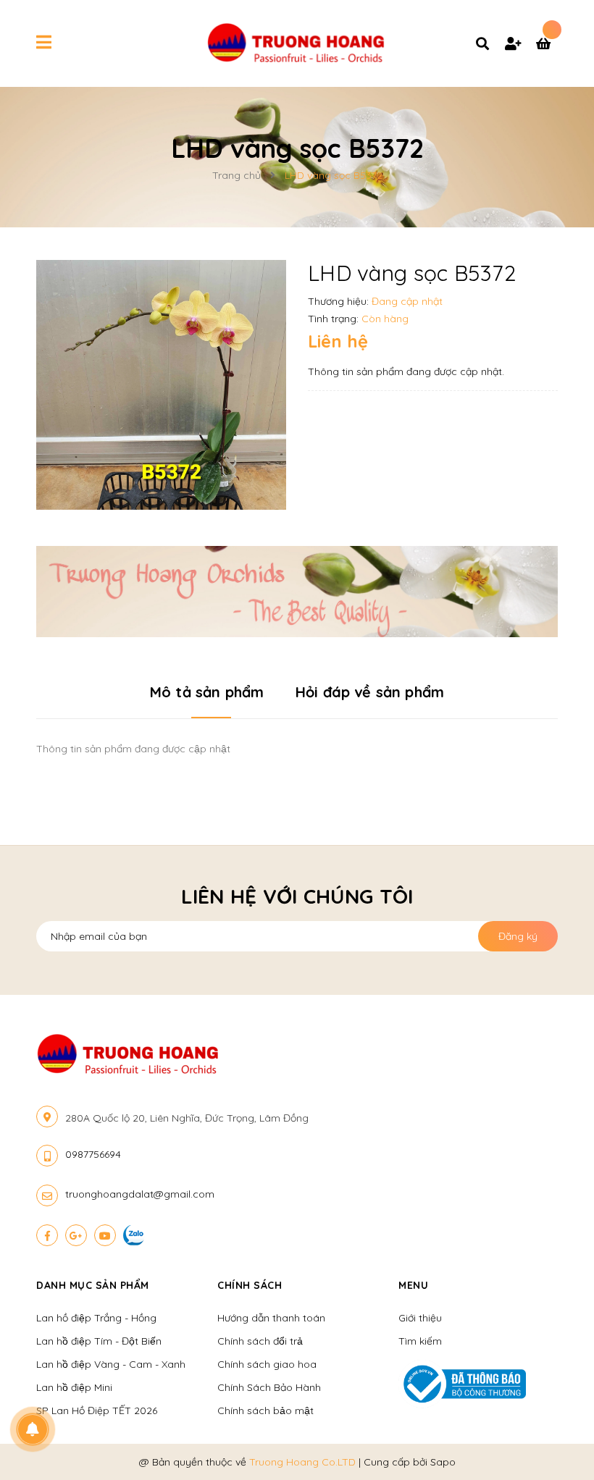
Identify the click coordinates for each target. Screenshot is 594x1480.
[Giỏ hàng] (547, 44)
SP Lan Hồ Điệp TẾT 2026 (96, 1410)
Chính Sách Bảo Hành (269, 1387)
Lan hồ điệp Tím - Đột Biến (99, 1340)
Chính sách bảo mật (265, 1410)
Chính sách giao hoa (267, 1364)
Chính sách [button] (249, 1285)
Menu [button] (413, 1285)
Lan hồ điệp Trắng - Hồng (96, 1317)
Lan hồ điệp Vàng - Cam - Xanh (110, 1364)
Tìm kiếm (420, 1340)
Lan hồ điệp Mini (74, 1387)
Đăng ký (517, 936)
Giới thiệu (420, 1317)
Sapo (443, 1461)
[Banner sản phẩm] (297, 590)
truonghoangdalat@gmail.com (139, 1194)
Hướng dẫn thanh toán (271, 1317)
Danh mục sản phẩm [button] (92, 1285)
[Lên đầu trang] (555, 1445)
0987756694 (93, 1154)
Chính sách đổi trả (260, 1340)
